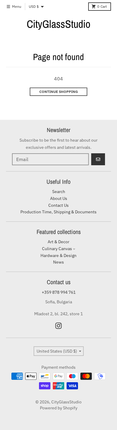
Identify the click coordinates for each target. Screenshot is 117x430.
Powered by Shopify (58, 408)
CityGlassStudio (58, 24)
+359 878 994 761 (59, 292)
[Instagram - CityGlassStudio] (58, 325)
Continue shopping (58, 91)
